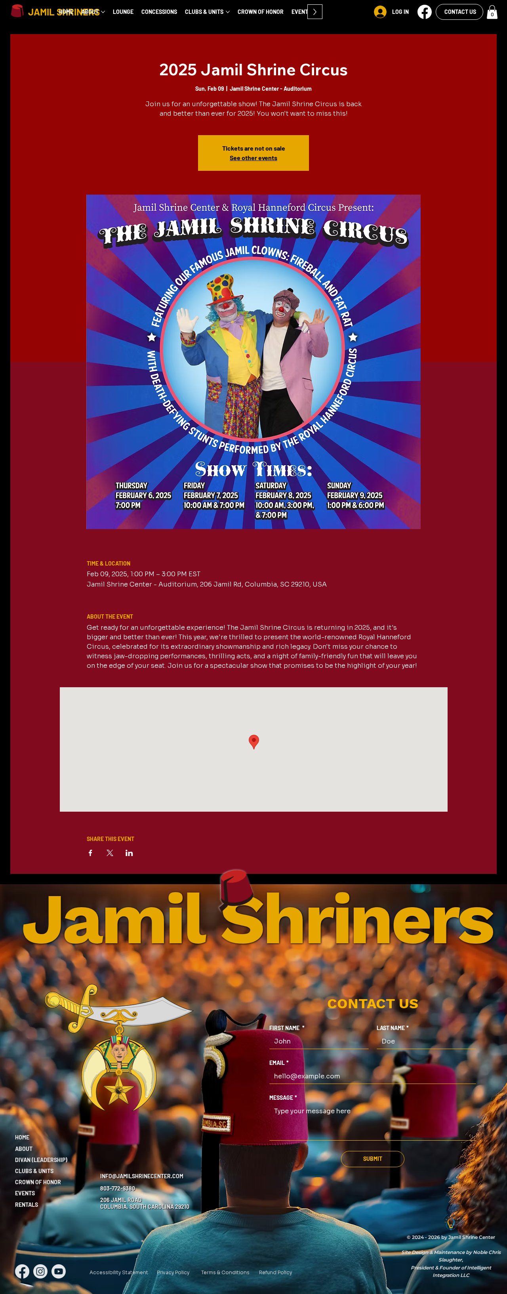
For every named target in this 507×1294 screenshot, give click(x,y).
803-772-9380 (117, 1188)
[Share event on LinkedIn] (129, 853)
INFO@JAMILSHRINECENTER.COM (141, 1176)
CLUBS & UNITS (34, 1171)
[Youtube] (58, 1271)
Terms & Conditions (225, 1272)
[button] (424, 12)
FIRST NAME (287, 1027)
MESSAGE (283, 1097)
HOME (22, 1137)
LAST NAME (393, 1027)
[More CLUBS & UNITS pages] (228, 12)
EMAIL (279, 1062)
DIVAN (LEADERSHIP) (41, 1159)
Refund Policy (275, 1272)
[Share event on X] (110, 853)
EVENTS (25, 1193)
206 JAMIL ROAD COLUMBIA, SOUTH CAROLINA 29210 (144, 1203)
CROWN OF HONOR (38, 1182)
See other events (253, 157)
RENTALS (26, 1204)
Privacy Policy (173, 1272)
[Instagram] (40, 1271)
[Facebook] (22, 1271)
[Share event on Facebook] (90, 853)
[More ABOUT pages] (103, 12)
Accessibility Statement (119, 1272)
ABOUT (23, 1148)
